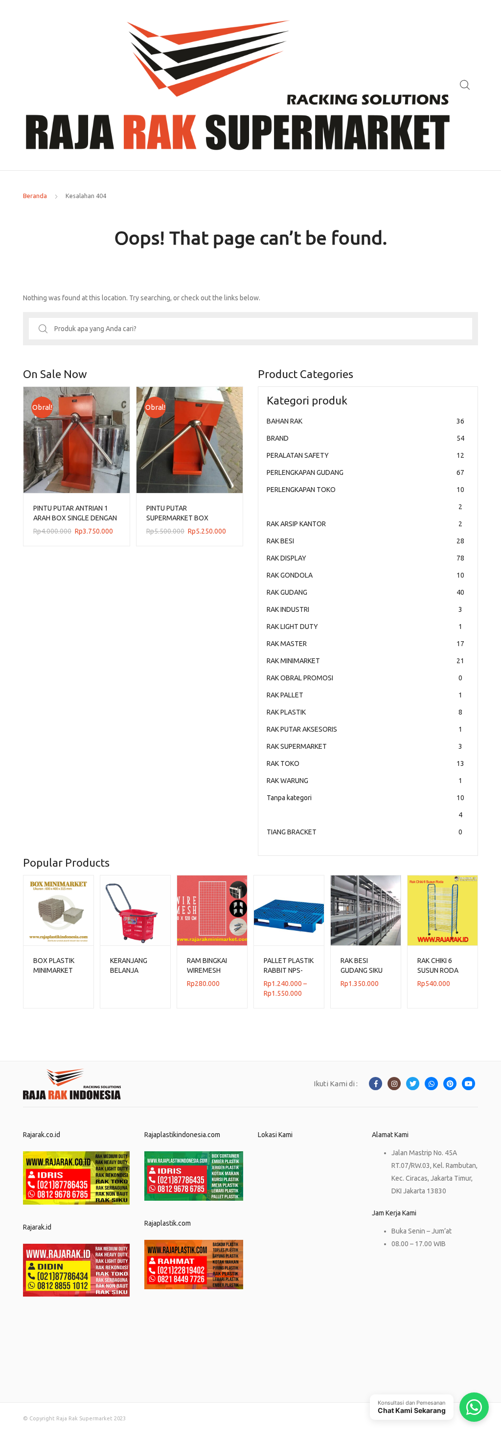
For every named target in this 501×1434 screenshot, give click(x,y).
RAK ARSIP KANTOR (364, 524)
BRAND (365, 438)
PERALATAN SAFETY (365, 455)
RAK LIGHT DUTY (364, 626)
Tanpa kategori (365, 806)
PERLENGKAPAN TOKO (365, 498)
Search (465, 85)
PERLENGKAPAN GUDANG (365, 472)
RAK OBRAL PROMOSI (364, 678)
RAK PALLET (364, 695)
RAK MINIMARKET (365, 661)
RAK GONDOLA (365, 575)
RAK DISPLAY (365, 558)
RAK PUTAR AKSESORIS (364, 729)
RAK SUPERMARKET (364, 746)
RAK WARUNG (364, 780)
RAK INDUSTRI (364, 609)
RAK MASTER (365, 644)
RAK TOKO (365, 763)
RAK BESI (365, 541)
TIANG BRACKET (364, 832)
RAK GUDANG (365, 592)
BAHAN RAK (365, 421)
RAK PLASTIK (364, 712)
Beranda (35, 195)
